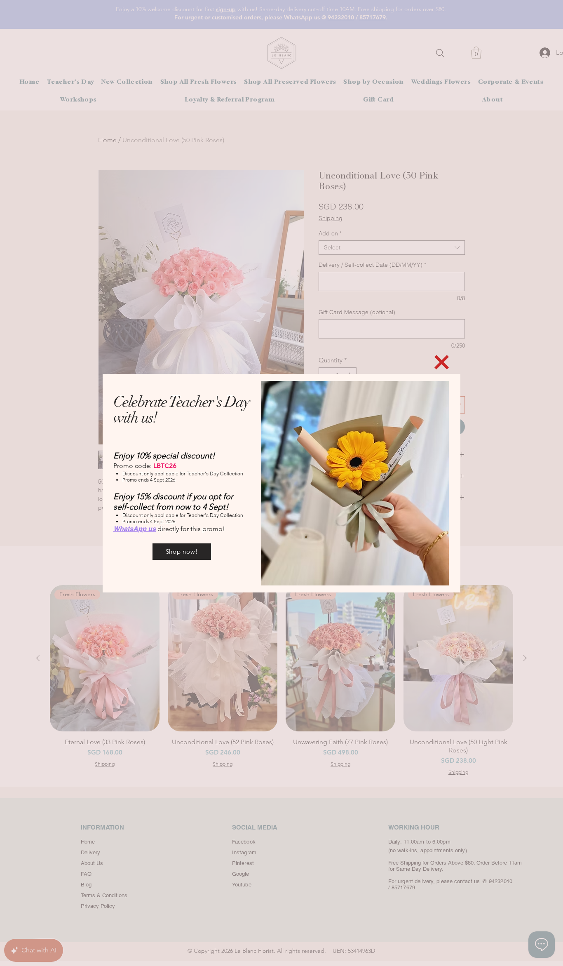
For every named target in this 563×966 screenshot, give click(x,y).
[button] (441, 362)
